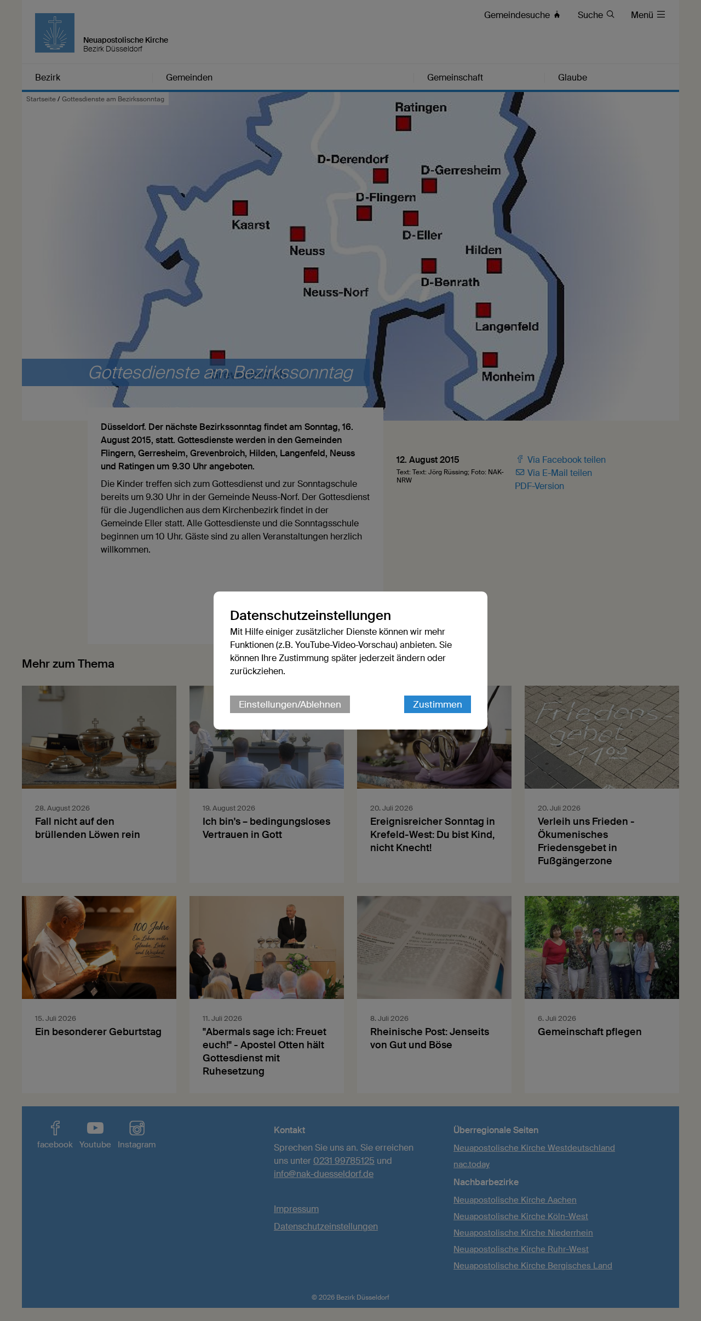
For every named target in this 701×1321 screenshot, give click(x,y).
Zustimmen (437, 704)
